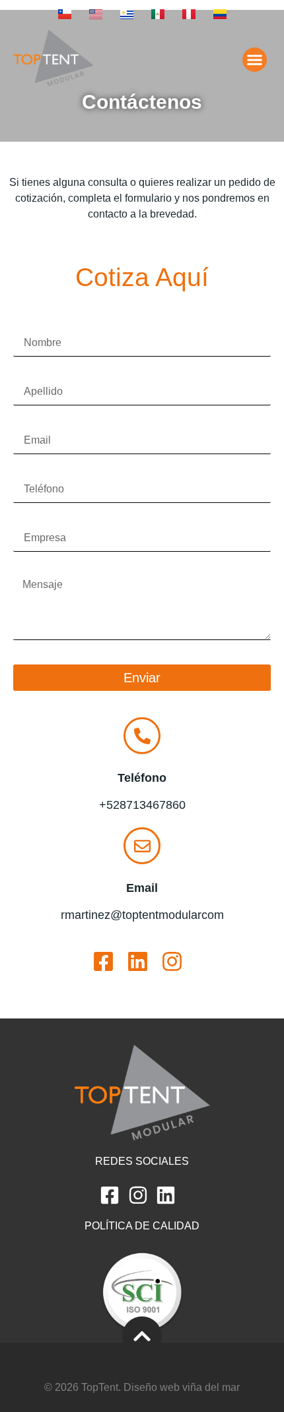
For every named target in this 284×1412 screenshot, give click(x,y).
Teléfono (33, 471)
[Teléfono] (142, 735)
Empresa (34, 520)
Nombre (32, 325)
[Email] (142, 845)
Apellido (32, 373)
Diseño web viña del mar (182, 1387)
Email (26, 422)
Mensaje (33, 569)
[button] (254, 60)
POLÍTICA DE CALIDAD (142, 1225)
